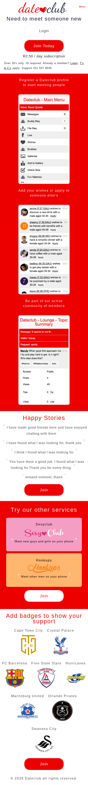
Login (44, 31)
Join (44, 490)
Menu (82, 6)
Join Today (44, 46)
